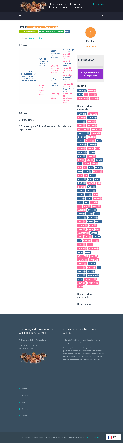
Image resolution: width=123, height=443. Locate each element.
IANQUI (92, 118)
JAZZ (81, 198)
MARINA (82, 260)
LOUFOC (92, 218)
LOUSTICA (83, 233)
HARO (92, 145)
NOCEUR (91, 264)
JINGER (97, 198)
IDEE (94, 164)
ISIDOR (92, 152)
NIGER (81, 275)
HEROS (80, 141)
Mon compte (99, 4)
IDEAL (81, 156)
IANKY (96, 179)
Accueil (24, 389)
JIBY (88, 195)
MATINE (92, 125)
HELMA (93, 114)
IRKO (80, 172)
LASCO (81, 218)
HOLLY (90, 148)
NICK (91, 271)
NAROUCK (93, 275)
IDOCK (81, 183)
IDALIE (91, 156)
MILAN (87, 252)
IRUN (98, 168)
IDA (86, 175)
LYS (86, 95)
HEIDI (97, 148)
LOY (89, 214)
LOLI (92, 95)
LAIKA (91, 91)
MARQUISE (83, 129)
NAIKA (80, 287)
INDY (80, 160)
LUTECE (82, 248)
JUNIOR (90, 191)
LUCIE (86, 241)
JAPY (86, 202)
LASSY (89, 245)
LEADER (94, 233)
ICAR (80, 164)
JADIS (91, 187)
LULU (97, 229)
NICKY (80, 279)
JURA (81, 214)
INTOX (81, 137)
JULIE (96, 195)
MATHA (93, 260)
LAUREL (98, 221)
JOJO (89, 198)
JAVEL (81, 122)
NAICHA (95, 133)
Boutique (25, 409)
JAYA (86, 206)
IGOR (98, 160)
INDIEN (81, 179)
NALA (81, 268)
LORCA (91, 122)
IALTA (91, 183)
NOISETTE (92, 283)
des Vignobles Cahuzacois (43, 27)
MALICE (94, 256)
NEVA (81, 283)
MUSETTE (83, 256)
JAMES (91, 210)
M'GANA (93, 248)
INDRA (81, 118)
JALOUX (81, 191)
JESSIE (96, 206)
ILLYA (89, 160)
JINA (79, 206)
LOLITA (90, 229)
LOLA (92, 225)
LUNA (81, 221)
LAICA (94, 98)
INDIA (80, 175)
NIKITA (91, 268)
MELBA (81, 264)
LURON (90, 221)
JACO (80, 202)
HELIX (98, 141)
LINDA (80, 237)
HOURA (82, 145)
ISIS (85, 168)
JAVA (94, 202)
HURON (82, 114)
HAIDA (81, 148)
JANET (81, 210)
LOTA (81, 229)
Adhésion (25, 402)
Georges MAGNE (35, 38)
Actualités (25, 395)
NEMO (81, 271)
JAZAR (80, 195)
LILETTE (82, 225)
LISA (87, 237)
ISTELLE (97, 172)
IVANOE (82, 152)
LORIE (81, 245)
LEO (79, 241)
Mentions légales (93, 437)
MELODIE (96, 129)
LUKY (97, 214)
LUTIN (80, 95)
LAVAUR (96, 237)
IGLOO (92, 175)
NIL (99, 268)
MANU (80, 252)
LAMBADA (83, 98)
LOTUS (81, 91)
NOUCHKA (90, 279)
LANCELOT (83, 133)
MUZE (91, 137)
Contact (24, 416)
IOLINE (86, 164)
